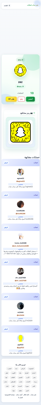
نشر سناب (33, 395)
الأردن (27, 377)
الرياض (23, 368)
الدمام (33, 373)
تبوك (13, 390)
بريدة (35, 382)
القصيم (20, 377)
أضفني (30, 99)
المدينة (20, 386)
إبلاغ (21, 99)
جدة (16, 368)
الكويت (13, 373)
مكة (20, 373)
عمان (5, 382)
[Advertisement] (20, 31)
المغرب (9, 368)
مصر (34, 377)
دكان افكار (26, 395)
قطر (7, 373)
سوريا (27, 386)
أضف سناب (19, 395)
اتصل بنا (20, 397)
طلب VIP (11, 99)
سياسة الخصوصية (10, 395)
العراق (26, 373)
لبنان (7, 386)
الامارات (28, 382)
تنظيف (20, 390)
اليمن (27, 390)
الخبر (34, 386)
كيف (13, 386)
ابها (6, 377)
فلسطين (13, 382)
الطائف (13, 377)
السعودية (31, 368)
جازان (20, 382)
